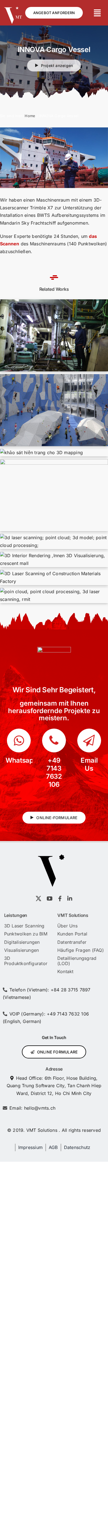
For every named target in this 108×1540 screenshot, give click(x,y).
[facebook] (60, 898)
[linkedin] (69, 898)
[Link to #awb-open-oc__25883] (97, 13)
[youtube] (49, 898)
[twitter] (38, 898)
